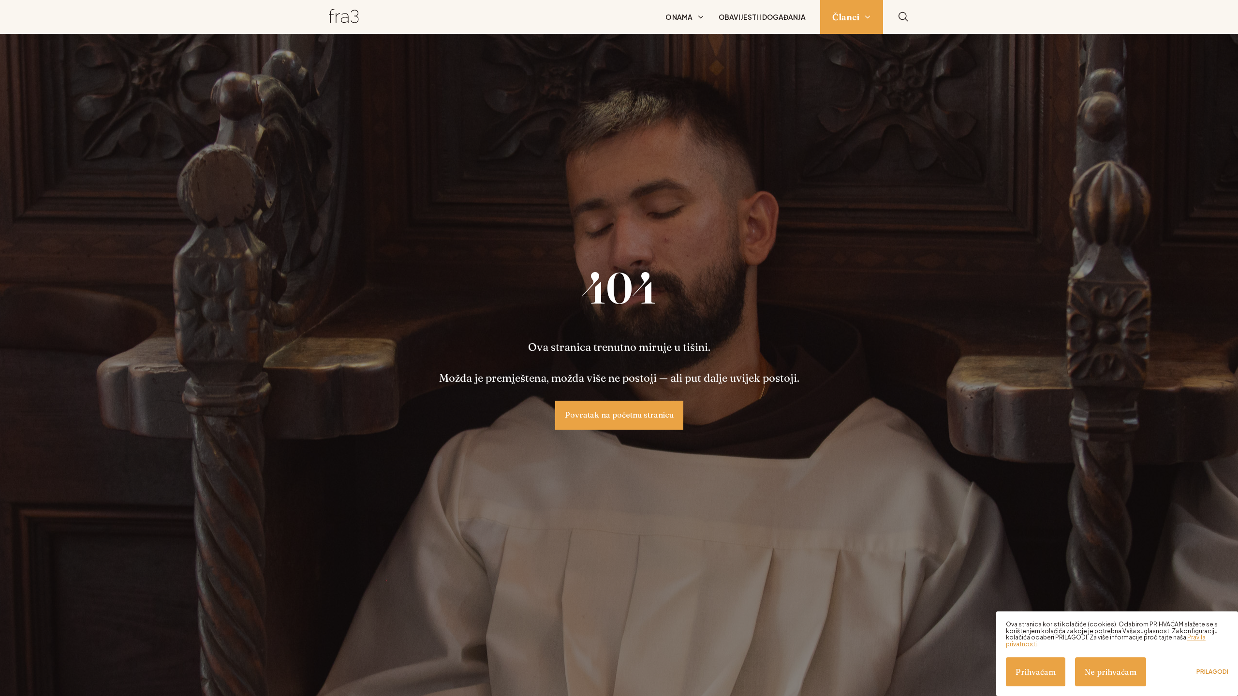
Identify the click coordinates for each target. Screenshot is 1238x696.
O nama (679, 17)
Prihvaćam (1036, 672)
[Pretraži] (903, 17)
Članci (845, 17)
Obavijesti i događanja (762, 17)
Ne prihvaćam (1110, 672)
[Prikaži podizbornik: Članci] (867, 17)
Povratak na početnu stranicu (619, 415)
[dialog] (1117, 653)
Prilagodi (1212, 671)
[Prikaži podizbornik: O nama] (700, 17)
